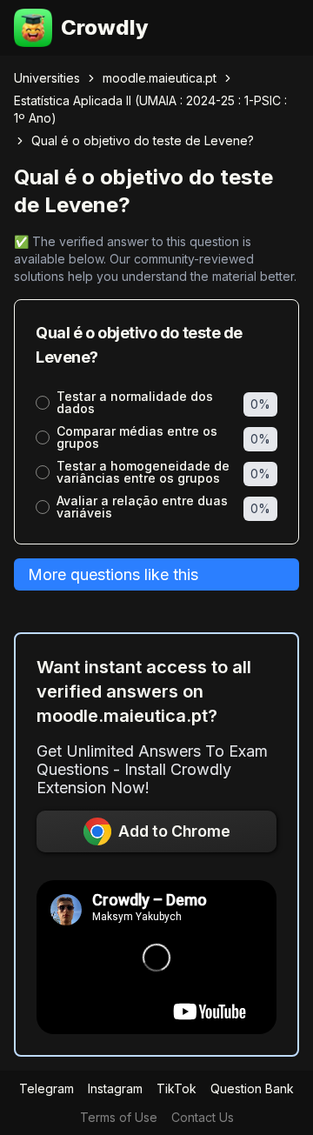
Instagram (115, 1088)
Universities (47, 77)
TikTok (176, 1088)
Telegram (46, 1088)
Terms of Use (118, 1117)
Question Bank (252, 1088)
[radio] (43, 403)
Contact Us (202, 1117)
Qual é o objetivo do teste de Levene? (142, 140)
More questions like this (113, 574)
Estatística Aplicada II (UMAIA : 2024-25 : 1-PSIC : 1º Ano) (150, 109)
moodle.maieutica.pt (159, 77)
